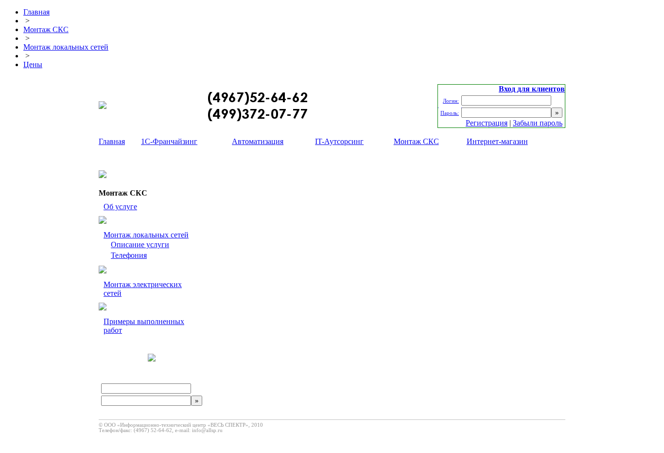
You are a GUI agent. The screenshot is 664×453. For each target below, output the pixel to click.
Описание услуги (140, 244)
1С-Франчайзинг (169, 141)
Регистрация (486, 123)
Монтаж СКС (46, 29)
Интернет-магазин (497, 141)
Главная (36, 12)
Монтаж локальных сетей (65, 47)
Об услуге (120, 206)
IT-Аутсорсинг (339, 141)
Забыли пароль (537, 123)
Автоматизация (257, 141)
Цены (32, 64)
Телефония (129, 255)
